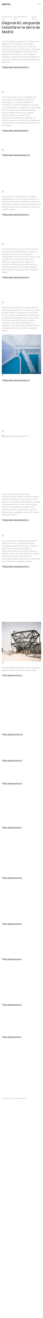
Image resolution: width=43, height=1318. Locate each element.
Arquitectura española (18, 1098)
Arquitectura (6, 17)
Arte (3, 19)
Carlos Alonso (34, 18)
